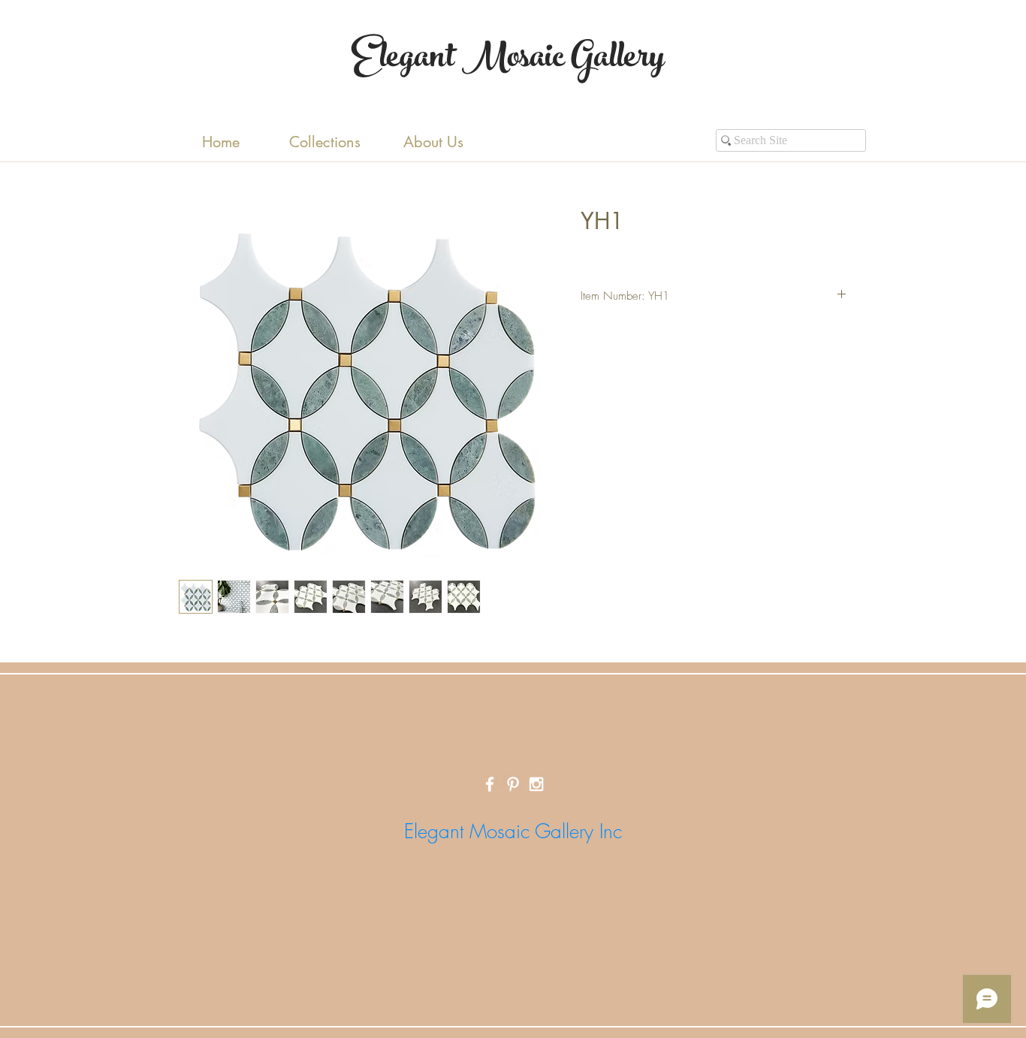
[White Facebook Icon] (489, 784)
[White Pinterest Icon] (513, 784)
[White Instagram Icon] (536, 784)
